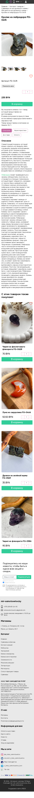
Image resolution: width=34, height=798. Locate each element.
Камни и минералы (7, 654)
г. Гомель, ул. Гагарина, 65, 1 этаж (12, 626)
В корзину (17, 104)
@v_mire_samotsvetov (12, 754)
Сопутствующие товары (10, 671)
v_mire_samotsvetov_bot (13, 766)
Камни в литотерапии (8, 657)
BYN (17, 2)
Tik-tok (6, 769)
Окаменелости (6, 660)
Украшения (5, 651)
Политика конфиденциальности (12, 721)
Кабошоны (4, 648)
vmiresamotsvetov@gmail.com (14, 610)
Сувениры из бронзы (8, 642)
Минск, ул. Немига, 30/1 (9, 629)
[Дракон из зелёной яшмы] (17, 451)
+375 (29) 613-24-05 (10, 606)
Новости (4, 737)
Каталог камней (6, 645)
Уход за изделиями (7, 743)
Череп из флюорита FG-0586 (16, 541)
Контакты (4, 718)
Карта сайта (5, 734)
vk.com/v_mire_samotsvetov (14, 758)
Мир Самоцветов (10, 762)
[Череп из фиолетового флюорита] (17, 322)
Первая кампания (9, 582)
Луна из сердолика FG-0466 (16, 412)
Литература (5, 666)
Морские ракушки (7, 663)
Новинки (4, 639)
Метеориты (5, 668)
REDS (24, 788)
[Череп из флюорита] (17, 517)
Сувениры (4, 674)
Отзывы (3, 740)
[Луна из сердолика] (17, 388)
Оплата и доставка (8, 731)
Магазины (4, 715)
